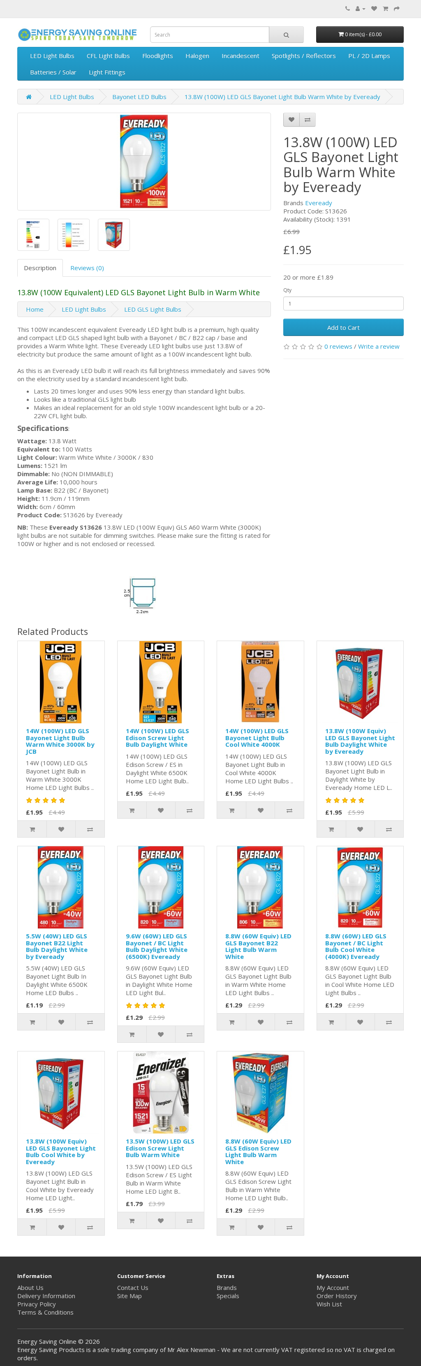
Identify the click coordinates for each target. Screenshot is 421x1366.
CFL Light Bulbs (108, 55)
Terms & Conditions (45, 1312)
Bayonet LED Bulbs (139, 97)
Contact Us (132, 1287)
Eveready (318, 203)
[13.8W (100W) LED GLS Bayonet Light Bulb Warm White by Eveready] (144, 162)
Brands (227, 1287)
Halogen (197, 55)
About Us (30, 1287)
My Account (333, 1287)
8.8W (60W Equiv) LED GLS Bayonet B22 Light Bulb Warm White (258, 946)
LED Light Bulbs (52, 55)
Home (35, 309)
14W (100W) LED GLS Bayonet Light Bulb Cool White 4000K (257, 737)
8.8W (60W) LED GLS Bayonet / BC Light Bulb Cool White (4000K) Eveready (355, 946)
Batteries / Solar (53, 72)
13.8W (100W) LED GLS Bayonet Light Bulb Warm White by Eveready (282, 97)
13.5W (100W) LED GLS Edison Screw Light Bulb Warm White (160, 1148)
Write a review (379, 346)
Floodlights (157, 55)
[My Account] (360, 8)
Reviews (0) (87, 268)
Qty (287, 290)
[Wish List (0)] (374, 8)
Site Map (129, 1296)
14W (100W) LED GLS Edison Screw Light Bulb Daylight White (157, 737)
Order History (337, 1296)
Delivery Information (46, 1296)
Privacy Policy (36, 1304)
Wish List (329, 1304)
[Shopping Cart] (385, 8)
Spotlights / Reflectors (304, 55)
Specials (228, 1296)
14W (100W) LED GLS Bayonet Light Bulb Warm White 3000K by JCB (60, 741)
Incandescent (240, 55)
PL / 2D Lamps (369, 55)
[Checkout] (397, 8)
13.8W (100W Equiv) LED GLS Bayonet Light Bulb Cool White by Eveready (61, 1151)
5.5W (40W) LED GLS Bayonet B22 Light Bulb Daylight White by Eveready (57, 946)
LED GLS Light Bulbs (152, 309)
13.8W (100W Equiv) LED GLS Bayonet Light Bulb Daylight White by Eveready (360, 741)
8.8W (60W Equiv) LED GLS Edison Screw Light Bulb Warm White (258, 1151)
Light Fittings (107, 72)
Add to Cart (343, 327)
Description (40, 268)
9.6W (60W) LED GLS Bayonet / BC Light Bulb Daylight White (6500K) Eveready (156, 946)
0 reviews (338, 346)
